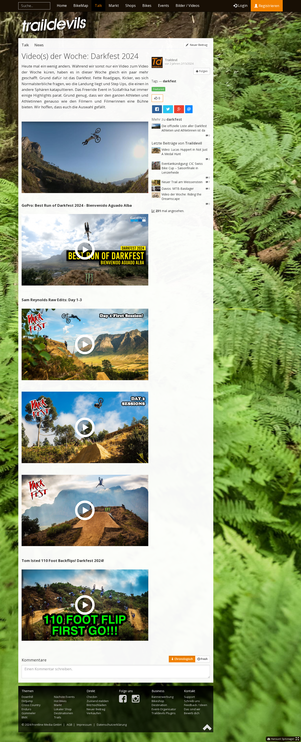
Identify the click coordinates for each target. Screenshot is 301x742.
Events (163, 5)
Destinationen (63, 713)
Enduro (26, 709)
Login (242, 5)
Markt (114, 5)
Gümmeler (29, 713)
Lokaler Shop (63, 709)
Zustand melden (98, 701)
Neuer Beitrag (198, 45)
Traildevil (171, 60)
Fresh (204, 659)
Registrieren (268, 5)
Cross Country (31, 705)
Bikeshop (158, 701)
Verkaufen (94, 713)
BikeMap (80, 5)
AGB (69, 725)
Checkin (92, 697)
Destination (159, 705)
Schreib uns (192, 701)
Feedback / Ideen (195, 705)
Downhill (27, 697)
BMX (25, 717)
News (39, 45)
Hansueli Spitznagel (282, 738)
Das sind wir (192, 709)
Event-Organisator (164, 709)
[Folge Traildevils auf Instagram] (135, 699)
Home (62, 5)
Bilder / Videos (187, 5)
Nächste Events (64, 697)
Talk (98, 5)
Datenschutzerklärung (112, 725)
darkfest (169, 81)
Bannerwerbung (162, 697)
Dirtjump (27, 701)
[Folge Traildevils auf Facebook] (123, 699)
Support (189, 697)
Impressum (84, 725)
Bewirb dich (191, 713)
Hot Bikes (60, 701)
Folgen (203, 71)
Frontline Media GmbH (46, 725)
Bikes (146, 5)
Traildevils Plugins (164, 713)
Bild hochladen (96, 705)
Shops (130, 5)
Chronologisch (183, 659)
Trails (57, 717)
